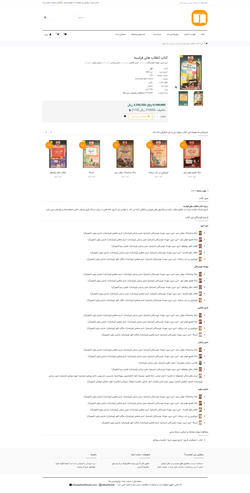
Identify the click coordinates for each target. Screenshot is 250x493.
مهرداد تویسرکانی (152, 62)
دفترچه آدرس (143, 467)
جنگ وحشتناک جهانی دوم (125, 172)
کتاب (200, 440)
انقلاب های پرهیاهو (58, 172)
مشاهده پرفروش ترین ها (133, 93)
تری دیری (164, 62)
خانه (203, 34)
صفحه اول (137, 481)
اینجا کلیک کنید (62, 463)
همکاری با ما (120, 34)
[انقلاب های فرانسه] (176, 87)
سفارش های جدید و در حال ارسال (175, 463)
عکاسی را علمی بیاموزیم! (187, 363)
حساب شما (95, 2)
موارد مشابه (201, 191)
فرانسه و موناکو (159, 440)
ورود (46, 34)
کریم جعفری (134, 62)
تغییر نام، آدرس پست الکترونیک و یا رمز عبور (130, 463)
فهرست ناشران (189, 34)
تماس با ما (46, 2)
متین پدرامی (115, 62)
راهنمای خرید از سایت (86, 467)
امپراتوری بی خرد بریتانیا (158, 172)
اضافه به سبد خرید (139, 116)
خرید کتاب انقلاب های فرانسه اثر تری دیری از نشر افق (182, 43)
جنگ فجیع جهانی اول (192, 172)
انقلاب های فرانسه (190, 252)
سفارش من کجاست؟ (82, 2)
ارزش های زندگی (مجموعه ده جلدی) (182, 376)
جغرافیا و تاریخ (190, 440)
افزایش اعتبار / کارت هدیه (62, 3)
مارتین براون (97, 62)
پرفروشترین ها (172, 34)
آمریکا (91, 172)
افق (151, 68)
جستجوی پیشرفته (138, 34)
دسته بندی (157, 34)
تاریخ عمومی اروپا (175, 440)
